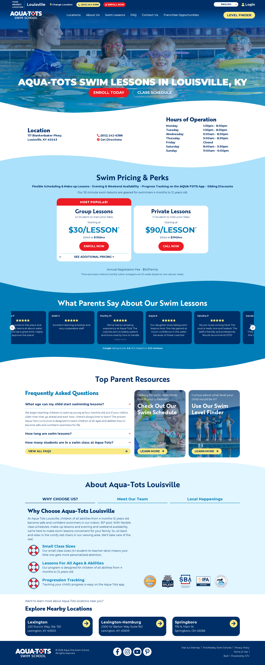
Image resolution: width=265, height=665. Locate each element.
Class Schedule (154, 92)
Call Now (171, 246)
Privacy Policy (241, 647)
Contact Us (150, 15)
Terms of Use (241, 651)
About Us (93, 15)
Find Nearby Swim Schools (217, 647)
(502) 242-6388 (111, 135)
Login (250, 4)
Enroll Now (116, 4)
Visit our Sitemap (191, 647)
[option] (94, 229)
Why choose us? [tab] (60, 499)
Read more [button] (84, 339)
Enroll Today (108, 92)
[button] (252, 327)
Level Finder (239, 15)
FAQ (133, 15)
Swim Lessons (115, 15)
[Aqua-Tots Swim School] (26, 15)
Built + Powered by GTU (236, 656)
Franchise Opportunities (181, 15)
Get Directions (111, 139)
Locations (74, 15)
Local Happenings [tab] (205, 499)
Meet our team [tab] (132, 499)
